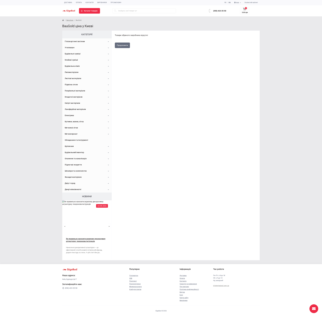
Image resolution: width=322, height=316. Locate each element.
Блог (181, 295)
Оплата (79, 2)
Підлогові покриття (73, 165)
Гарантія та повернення (188, 284)
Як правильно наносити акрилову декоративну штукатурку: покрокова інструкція (85, 240)
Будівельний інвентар (74, 152)
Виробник (69, 20)
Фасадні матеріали (73, 177)
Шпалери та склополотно (76, 171)
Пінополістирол (135, 284)
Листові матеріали (73, 78)
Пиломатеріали (71, 72)
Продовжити (122, 45)
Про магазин (116, 2)
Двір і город (70, 183)
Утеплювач (70, 48)
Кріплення (69, 146)
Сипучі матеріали (72, 103)
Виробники (102, 2)
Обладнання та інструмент (76, 140)
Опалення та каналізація (76, 159)
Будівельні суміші (72, 54)
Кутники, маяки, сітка (74, 122)
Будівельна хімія (72, 66)
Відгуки (182, 292)
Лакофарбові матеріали (75, 109)
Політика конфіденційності (189, 289)
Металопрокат (71, 134)
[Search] (115, 10)
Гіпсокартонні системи (75, 41)
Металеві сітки (71, 128)
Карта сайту (184, 298)
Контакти (90, 2)
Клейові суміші (71, 60)
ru (225, 2)
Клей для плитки (135, 289)
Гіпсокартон (133, 275)
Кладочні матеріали (73, 97)
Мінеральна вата (135, 287)
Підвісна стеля (71, 85)
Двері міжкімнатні (73, 189)
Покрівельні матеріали (75, 91)
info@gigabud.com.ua (221, 286)
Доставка (68, 2)
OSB (130, 278)
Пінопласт (133, 281)
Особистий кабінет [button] (251, 2)
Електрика (69, 115)
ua (230, 2)
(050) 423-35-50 (219, 11)
